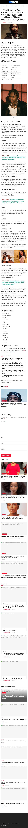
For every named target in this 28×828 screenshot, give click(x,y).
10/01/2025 (13, 632)
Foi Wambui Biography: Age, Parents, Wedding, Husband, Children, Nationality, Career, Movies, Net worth (13, 372)
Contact (17, 5)
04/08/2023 (7, 722)
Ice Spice (13, 380)
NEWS (23, 5)
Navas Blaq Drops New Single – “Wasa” (12, 678)
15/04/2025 (13, 609)
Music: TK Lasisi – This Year (9, 630)
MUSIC (7, 5)
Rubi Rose (8, 382)
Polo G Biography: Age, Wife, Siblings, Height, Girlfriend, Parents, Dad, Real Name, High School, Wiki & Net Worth (13, 405)
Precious (4, 22)
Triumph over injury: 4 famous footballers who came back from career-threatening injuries (13, 696)
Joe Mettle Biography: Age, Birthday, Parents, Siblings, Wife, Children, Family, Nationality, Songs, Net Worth (13, 655)
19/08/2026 (3, 559)
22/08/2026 (3, 479)
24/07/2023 (7, 806)
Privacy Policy (10, 823)
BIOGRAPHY (4, 573)
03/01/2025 (13, 657)
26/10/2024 (13, 680)
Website (3, 449)
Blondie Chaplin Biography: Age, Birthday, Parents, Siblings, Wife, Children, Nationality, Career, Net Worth (13, 606)
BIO (12, 5)
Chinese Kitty (7, 380)
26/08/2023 (10, 22)
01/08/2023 (7, 785)
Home (2, 5)
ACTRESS (4, 493)
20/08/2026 (3, 520)
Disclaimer (17, 823)
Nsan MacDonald (7, 609)
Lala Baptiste (19, 380)
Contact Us (3, 823)
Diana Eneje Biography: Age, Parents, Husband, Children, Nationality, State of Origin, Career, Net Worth (13, 367)
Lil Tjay (3, 382)
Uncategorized (5, 473)
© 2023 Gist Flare (4, 825)
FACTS (2, 739)
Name (2, 437)
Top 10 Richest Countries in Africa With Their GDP (13, 762)
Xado (3, 722)
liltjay (24, 350)
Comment (3, 421)
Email (2, 443)
